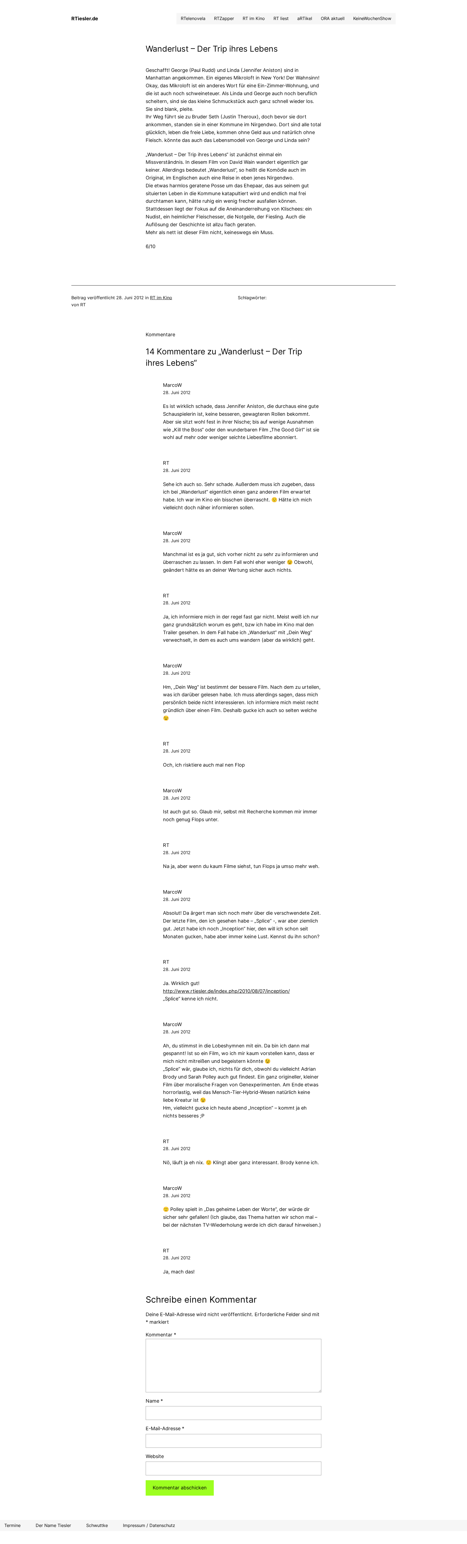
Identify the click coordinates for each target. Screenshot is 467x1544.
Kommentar (161, 1334)
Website (155, 1456)
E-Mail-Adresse (165, 1428)
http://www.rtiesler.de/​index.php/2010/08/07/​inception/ (226, 991)
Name (154, 1401)
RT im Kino (161, 297)
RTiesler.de (84, 18)
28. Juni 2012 (177, 392)
